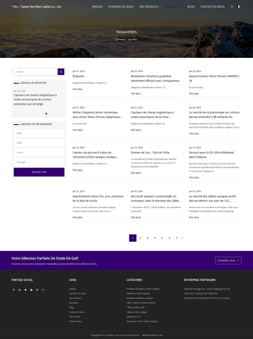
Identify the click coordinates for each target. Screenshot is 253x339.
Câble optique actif (135, 307)
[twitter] (25, 290)
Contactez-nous (213, 6)
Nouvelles (174, 6)
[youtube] (31, 290)
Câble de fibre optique (136, 312)
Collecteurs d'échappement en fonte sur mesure (207, 298)
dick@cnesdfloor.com (152, 335)
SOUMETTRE (39, 172)
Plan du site (74, 316)
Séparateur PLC (133, 316)
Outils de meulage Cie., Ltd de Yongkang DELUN (207, 288)
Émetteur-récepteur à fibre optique (142, 288)
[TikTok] (43, 290)
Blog (191, 6)
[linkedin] (19, 290)
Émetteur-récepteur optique (139, 298)
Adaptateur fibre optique (138, 293)
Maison (97, 6)
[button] (35, 113)
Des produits (148, 6)
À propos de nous (121, 6)
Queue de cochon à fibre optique (142, 321)
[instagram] (37, 290)
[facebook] (14, 290)
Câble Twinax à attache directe (141, 302)
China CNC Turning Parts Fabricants (201, 293)
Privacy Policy (75, 321)
